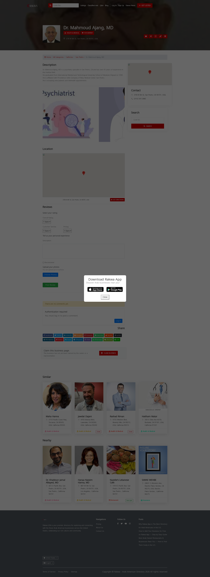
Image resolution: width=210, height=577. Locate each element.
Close (105, 297)
